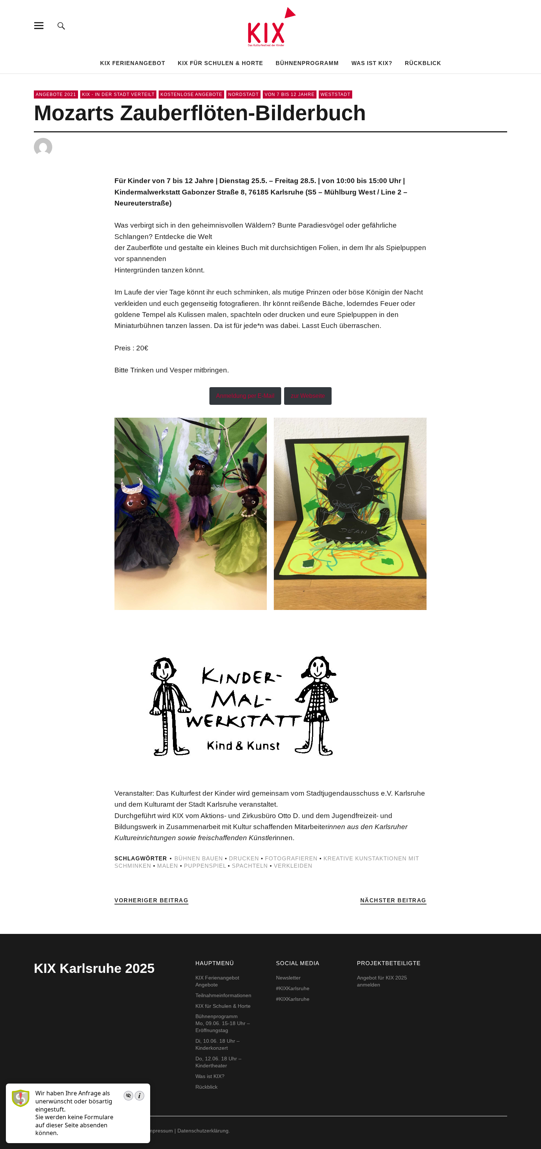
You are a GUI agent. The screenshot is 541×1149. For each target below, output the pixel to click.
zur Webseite (308, 396)
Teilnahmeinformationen (223, 995)
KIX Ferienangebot (132, 63)
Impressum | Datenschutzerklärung (188, 1131)
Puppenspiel (205, 866)
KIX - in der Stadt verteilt (118, 94)
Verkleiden (293, 866)
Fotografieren (291, 858)
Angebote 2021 (56, 94)
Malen (167, 866)
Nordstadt (243, 94)
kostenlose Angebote (191, 94)
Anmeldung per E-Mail (245, 396)
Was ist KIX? (371, 63)
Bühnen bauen (198, 858)
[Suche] (61, 25)
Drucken (244, 858)
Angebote (206, 985)
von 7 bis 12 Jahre (290, 94)
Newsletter (288, 978)
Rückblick (423, 63)
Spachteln (250, 866)
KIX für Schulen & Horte (220, 63)
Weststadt (335, 94)
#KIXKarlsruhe (293, 988)
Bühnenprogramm (307, 63)
